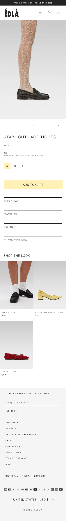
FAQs (8, 440)
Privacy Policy (15, 452)
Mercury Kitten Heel (45, 312)
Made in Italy (11, 200)
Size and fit (10, 226)
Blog (9, 464)
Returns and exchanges (21, 434)
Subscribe (11, 410)
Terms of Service (16, 458)
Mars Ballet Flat (10, 371)
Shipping (11, 428)
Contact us (13, 446)
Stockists (12, 422)
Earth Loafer (8, 312)
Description (10, 213)
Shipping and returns (15, 239)
